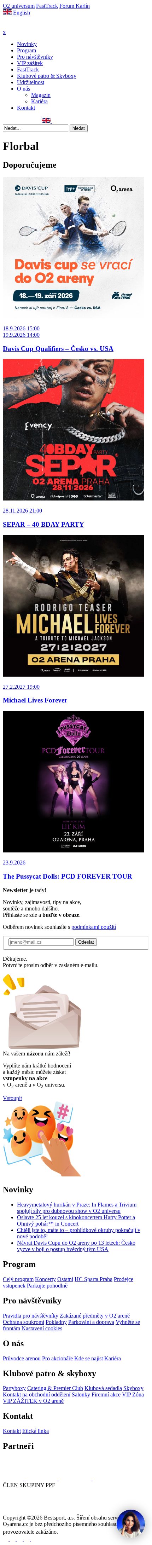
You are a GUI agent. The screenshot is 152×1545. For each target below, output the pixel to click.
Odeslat (86, 942)
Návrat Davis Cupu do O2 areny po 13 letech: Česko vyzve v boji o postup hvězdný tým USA (76, 1246)
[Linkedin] (21, 121)
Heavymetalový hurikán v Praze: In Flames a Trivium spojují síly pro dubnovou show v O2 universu (76, 1208)
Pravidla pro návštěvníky (30, 1316)
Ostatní (65, 1279)
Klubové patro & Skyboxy (46, 76)
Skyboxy (133, 1388)
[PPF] (18, 1511)
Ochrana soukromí (23, 1322)
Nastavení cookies (42, 1328)
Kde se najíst (88, 1358)
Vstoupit (12, 1098)
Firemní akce (106, 1394)
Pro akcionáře (57, 1358)
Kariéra (39, 101)
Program (26, 50)
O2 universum (19, 6)
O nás (23, 89)
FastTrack (47, 6)
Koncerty (45, 1279)
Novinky (27, 44)
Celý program (18, 1279)
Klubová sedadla (103, 1388)
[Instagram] (14, 121)
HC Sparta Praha (93, 1279)
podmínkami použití (93, 927)
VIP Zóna (133, 1394)
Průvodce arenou (22, 1358)
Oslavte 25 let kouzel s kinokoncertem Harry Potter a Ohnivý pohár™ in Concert (76, 1220)
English (21, 13)
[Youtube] (27, 1539)
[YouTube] (29, 121)
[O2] (14, 1479)
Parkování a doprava (91, 1322)
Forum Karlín (74, 6)
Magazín (41, 95)
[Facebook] (6, 121)
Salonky (81, 1394)
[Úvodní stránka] (21, 26)
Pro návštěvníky (35, 57)
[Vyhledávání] (55, 121)
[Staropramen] (42, 1479)
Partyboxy (14, 1388)
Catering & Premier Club (55, 1388)
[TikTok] (37, 121)
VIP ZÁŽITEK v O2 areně (33, 1401)
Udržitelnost (30, 82)
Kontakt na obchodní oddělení (36, 1394)
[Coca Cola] (76, 1479)
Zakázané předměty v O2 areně (95, 1316)
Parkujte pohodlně (47, 1286)
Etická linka (35, 1431)
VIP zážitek (30, 63)
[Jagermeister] (104, 1479)
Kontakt (26, 108)
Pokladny (56, 1322)
